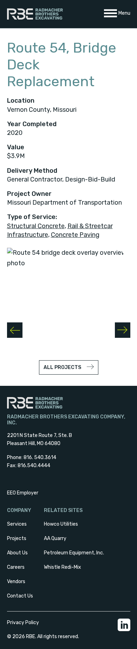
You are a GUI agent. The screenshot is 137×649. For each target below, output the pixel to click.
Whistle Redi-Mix (62, 567)
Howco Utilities (61, 524)
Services (17, 524)
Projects (16, 538)
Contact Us (20, 596)
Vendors (16, 582)
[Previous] (14, 330)
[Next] (122, 330)
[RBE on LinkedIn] (124, 629)
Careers (16, 567)
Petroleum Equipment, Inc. (74, 553)
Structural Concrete (36, 226)
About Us (17, 553)
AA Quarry (55, 538)
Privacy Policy (23, 623)
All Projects (62, 367)
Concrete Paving (75, 235)
